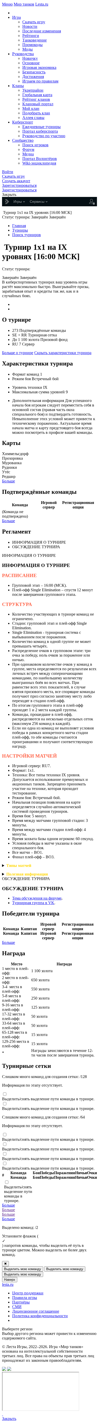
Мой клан (30, 108)
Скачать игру (33, 22)
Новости (29, 26)
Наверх (9, 1280)
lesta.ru (7, 1284)
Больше (8, 481)
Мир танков (24, 4)
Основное (31, 63)
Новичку (30, 58)
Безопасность (33, 72)
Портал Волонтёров (39, 158)
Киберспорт (22, 122)
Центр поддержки (27, 1293)
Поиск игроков (35, 145)
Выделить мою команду (22, 1269)
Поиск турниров (26, 235)
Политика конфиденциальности (40, 1316)
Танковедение (34, 40)
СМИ (17, 1307)
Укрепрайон (32, 90)
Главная (19, 225)
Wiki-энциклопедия (39, 163)
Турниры (20, 230)
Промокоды (32, 45)
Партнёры (21, 1302)
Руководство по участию (43, 136)
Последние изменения (41, 31)
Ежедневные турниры (41, 127)
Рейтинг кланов (36, 99)
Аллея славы (33, 117)
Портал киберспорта (40, 131)
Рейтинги (30, 35)
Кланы (18, 86)
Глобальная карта (37, 95)
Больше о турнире (17, 353)
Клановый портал (37, 104)
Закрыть (9, 1418)
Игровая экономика (39, 67)
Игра (16, 17)
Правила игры (24, 1297)
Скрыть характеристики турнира (62, 353)
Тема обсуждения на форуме (36, 898)
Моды (27, 49)
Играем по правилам (40, 81)
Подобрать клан (36, 113)
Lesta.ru (41, 4)
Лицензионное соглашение (35, 1311)
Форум (28, 149)
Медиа (28, 154)
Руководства (23, 54)
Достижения (33, 76)
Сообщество (23, 140)
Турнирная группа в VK (33, 903)
